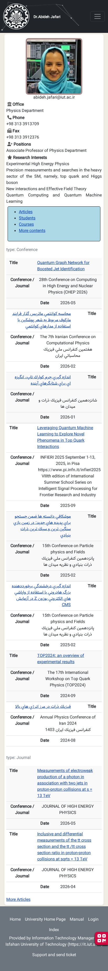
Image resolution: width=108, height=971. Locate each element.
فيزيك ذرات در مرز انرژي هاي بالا (43, 707)
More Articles (18, 900)
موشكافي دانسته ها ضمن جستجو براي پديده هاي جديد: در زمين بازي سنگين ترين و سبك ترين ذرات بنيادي (42, 526)
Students (27, 218)
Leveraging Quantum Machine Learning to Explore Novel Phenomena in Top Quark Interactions (65, 437)
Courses (26, 224)
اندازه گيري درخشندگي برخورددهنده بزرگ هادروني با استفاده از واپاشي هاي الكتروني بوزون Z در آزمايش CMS (41, 595)
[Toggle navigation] (97, 16)
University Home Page (45, 919)
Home (15, 919)
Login (93, 919)
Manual (77, 919)
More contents (32, 231)
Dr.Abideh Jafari (47, 17)
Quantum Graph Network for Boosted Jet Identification (63, 266)
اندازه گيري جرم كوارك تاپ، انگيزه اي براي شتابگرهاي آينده (43, 380)
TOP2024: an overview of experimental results (60, 659)
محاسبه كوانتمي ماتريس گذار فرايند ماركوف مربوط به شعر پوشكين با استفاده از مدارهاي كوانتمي (41, 320)
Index (54, 930)
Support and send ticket (54, 955)
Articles (26, 212)
